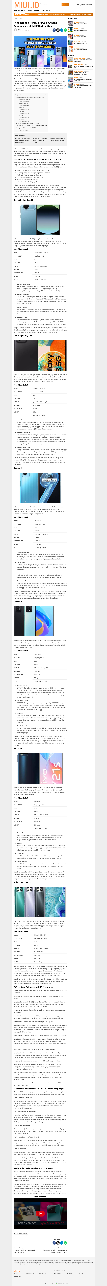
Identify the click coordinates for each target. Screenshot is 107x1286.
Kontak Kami (42, 1274)
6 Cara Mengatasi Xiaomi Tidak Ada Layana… (83, 86)
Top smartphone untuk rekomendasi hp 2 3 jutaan (30, 97)
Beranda (16, 1274)
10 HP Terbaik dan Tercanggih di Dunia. (83, 67)
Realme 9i (21, 107)
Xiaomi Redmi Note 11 (24, 99)
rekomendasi (23, 1236)
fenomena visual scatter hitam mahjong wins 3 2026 (75, 1260)
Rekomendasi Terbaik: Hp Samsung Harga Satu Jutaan (40, 140)
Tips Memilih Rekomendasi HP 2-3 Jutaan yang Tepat (31, 125)
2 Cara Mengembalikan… (81, 24)
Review (75, 41)
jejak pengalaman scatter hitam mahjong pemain (31, 1264)
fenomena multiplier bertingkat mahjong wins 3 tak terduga (50, 1260)
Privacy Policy (30, 1274)
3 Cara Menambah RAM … (81, 30)
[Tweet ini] (58, 30)
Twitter (70, 1273)
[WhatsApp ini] (65, 30)
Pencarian (65, 5)
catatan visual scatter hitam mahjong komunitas (66, 1262)
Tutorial (76, 22)
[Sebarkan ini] (54, 30)
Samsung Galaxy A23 (24, 103)
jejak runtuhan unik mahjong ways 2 (51, 1264)
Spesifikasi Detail (25, 101)
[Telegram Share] (61, 30)
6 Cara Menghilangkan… (81, 49)
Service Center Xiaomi (79, 58)
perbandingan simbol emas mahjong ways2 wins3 (43, 1262)
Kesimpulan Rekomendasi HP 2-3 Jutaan (27, 128)
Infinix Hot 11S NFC (23, 119)
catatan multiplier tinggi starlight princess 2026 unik (25, 1260)
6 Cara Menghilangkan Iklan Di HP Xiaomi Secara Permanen (85, 14)
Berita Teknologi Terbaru (44, 1283)
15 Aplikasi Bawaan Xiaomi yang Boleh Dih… (83, 80)
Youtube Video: (24, 130)
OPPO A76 (21, 111)
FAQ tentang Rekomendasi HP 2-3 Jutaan (27, 123)
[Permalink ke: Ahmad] (15, 30)
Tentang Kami (17, 1276)
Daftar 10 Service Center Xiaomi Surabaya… (83, 60)
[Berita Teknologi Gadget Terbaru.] (27, 5)
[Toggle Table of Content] (45, 95)
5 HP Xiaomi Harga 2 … (80, 43)
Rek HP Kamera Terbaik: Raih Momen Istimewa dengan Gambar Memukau (22, 140)
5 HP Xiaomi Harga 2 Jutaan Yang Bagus (52, 14)
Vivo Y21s (21, 115)
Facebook (58, 1273)
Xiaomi (79, 41)
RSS (82, 1273)
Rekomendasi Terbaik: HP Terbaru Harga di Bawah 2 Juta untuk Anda (54, 1250)
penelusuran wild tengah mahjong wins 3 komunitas (71, 1264)
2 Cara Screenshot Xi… (80, 36)
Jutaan (16, 1236)
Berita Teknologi (78, 64)
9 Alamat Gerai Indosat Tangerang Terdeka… (80, 73)
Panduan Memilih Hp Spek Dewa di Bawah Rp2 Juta (24, 1250)
